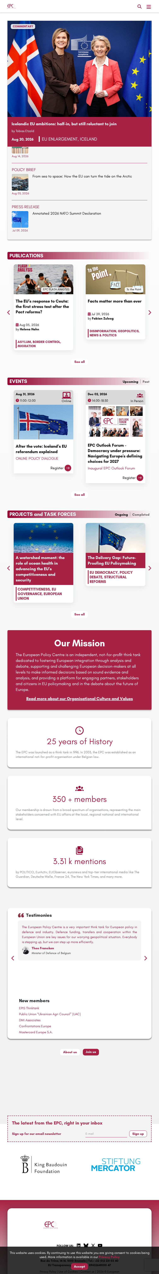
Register (57, 468)
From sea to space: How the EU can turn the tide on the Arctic (82, 176)
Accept (79, 1266)
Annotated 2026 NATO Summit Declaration (67, 213)
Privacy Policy (109, 1257)
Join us (91, 1052)
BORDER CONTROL (46, 342)
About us (70, 1052)
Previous (7, 311)
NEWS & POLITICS (103, 335)
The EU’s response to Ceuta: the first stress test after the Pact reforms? (42, 306)
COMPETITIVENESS (34, 589)
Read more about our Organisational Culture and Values (79, 698)
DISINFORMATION (103, 331)
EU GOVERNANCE (37, 591)
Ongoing (121, 515)
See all (79, 362)
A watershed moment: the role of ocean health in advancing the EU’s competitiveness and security (40, 568)
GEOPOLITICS (128, 331)
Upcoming (130, 382)
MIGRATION (27, 346)
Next (149, 311)
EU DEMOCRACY (104, 572)
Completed (140, 515)
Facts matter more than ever (115, 301)
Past (146, 382)
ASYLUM (24, 342)
